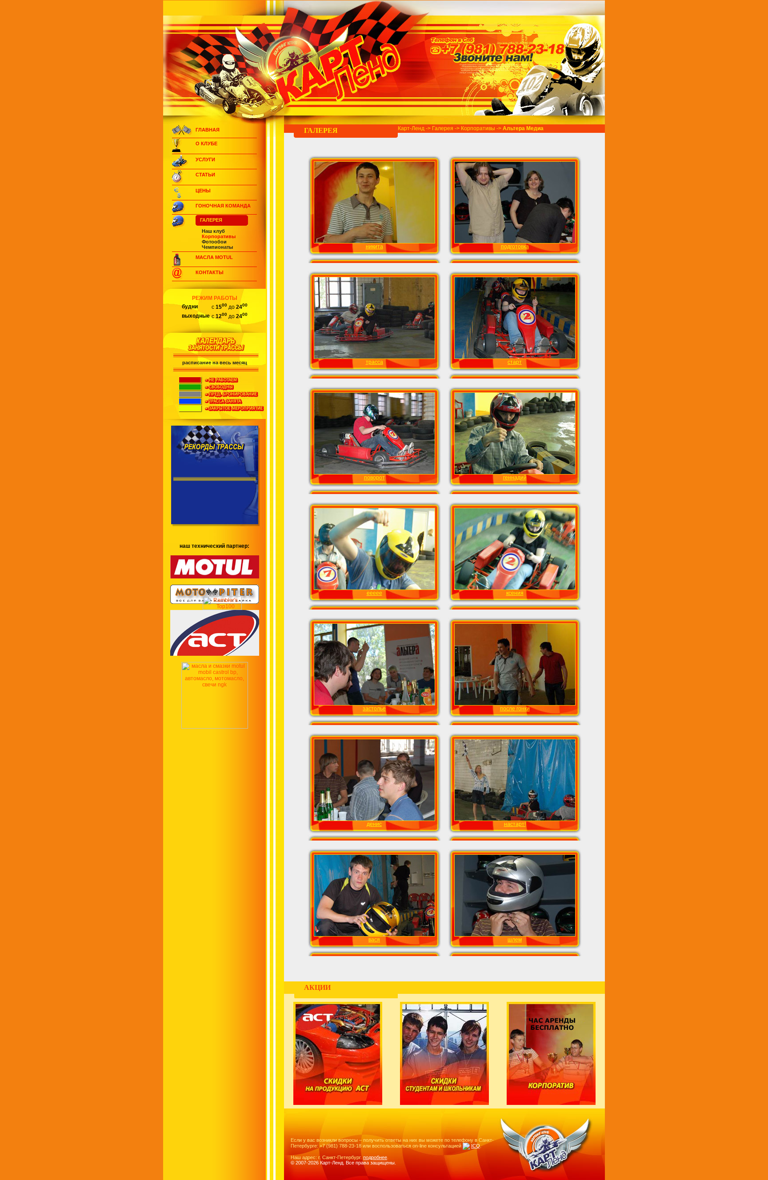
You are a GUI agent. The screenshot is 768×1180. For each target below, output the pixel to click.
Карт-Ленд (411, 128)
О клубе (206, 143)
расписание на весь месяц (214, 362)
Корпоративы (219, 236)
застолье (374, 709)
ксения (515, 593)
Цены (203, 190)
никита (374, 246)
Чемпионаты (217, 247)
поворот (374, 477)
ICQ (475, 1145)
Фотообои (214, 241)
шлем (515, 940)
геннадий (515, 477)
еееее (374, 593)
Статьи (205, 174)
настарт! (515, 824)
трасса (374, 362)
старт (515, 362)
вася (374, 940)
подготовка (515, 246)
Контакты (210, 272)
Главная (208, 129)
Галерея (211, 220)
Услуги (205, 159)
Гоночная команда (223, 205)
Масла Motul (214, 257)
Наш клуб (213, 231)
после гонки (515, 709)
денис (374, 824)
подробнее (375, 1157)
